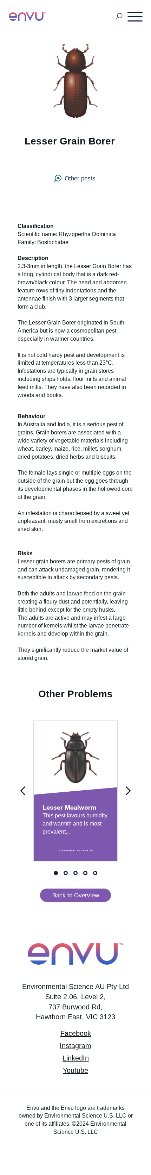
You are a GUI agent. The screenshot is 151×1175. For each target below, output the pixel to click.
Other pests (80, 178)
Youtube (75, 1070)
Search (119, 17)
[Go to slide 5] (95, 873)
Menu (135, 16)
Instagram (75, 1046)
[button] (75, 895)
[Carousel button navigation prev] (23, 791)
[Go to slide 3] (75, 873)
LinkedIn (76, 1058)
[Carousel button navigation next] (128, 791)
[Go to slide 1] (56, 873)
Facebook (75, 1033)
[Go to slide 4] (85, 873)
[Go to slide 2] (66, 873)
